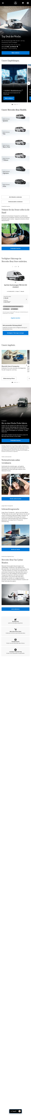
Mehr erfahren (15, 53)
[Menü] (3, 3)
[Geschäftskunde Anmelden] (28, 3)
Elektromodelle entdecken (15, 201)
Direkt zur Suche (15, 549)
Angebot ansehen (15, 318)
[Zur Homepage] (15, 3)
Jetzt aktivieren (15, 609)
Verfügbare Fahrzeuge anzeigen (15, 333)
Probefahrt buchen (15, 248)
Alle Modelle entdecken (15, 197)
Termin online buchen (15, 498)
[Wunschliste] (23, 3)
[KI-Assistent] (19, 1111)
